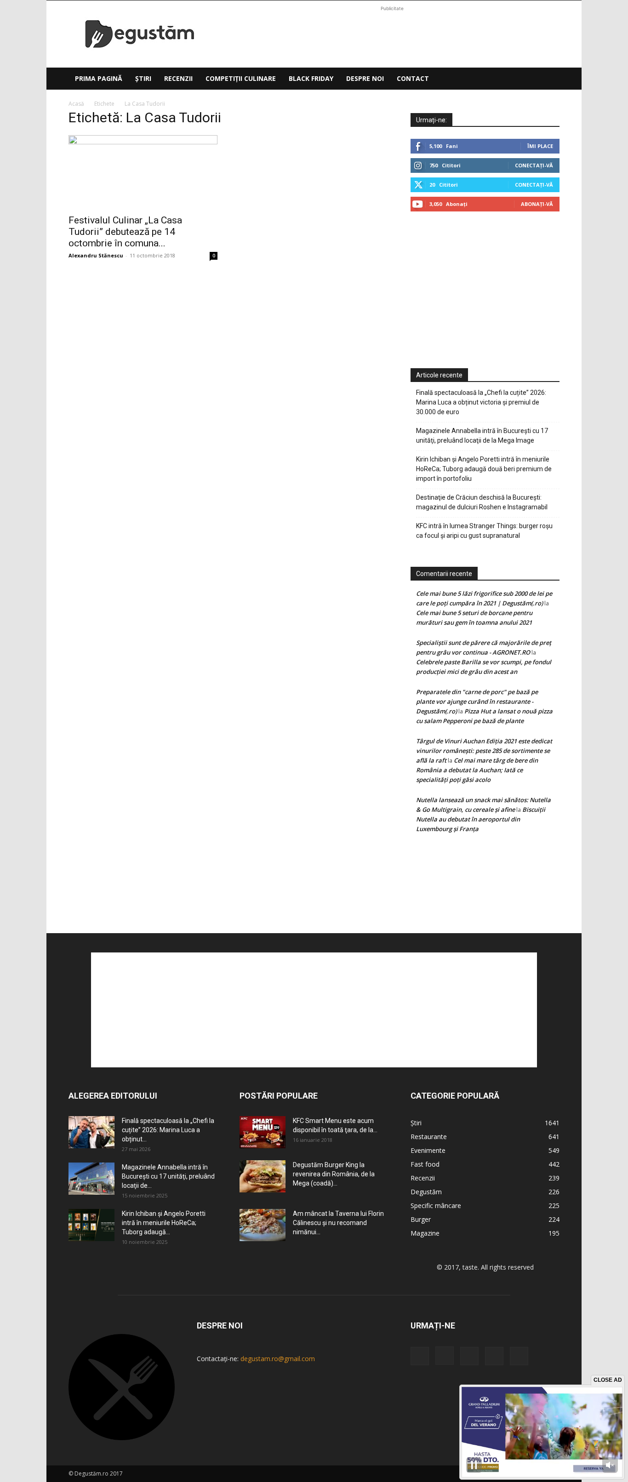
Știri (143, 78)
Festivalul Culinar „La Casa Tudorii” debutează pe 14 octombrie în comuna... (125, 232)
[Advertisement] (392, 34)
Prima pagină (98, 78)
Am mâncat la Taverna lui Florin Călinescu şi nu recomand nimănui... (338, 1223)
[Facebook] (420, 1356)
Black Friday (311, 78)
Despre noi (365, 78)
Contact (413, 78)
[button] (548, 79)
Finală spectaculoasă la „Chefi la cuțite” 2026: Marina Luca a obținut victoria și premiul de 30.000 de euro (481, 402)
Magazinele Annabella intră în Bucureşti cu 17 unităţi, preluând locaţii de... (168, 1176)
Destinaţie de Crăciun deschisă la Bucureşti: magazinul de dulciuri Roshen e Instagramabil (482, 502)
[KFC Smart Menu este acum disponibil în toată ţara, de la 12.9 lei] (262, 1132)
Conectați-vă (534, 165)
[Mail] (469, 1356)
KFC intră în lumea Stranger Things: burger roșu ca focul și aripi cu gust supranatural (484, 530)
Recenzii (178, 78)
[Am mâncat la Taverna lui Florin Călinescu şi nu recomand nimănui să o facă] (262, 1225)
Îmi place (540, 145)
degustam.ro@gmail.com (277, 1358)
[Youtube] (519, 1356)
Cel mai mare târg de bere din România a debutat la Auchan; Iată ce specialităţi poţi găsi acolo (477, 770)
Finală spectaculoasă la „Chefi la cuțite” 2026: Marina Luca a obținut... (168, 1130)
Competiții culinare (241, 78)
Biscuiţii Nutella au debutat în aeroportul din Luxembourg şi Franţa (480, 819)
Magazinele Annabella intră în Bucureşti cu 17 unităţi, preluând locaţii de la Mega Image (482, 435)
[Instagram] (444, 1355)
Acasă (76, 104)
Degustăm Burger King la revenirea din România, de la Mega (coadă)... (334, 1174)
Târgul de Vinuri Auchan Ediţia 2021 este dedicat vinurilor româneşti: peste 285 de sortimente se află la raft (484, 750)
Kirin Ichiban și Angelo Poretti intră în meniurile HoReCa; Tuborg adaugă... (164, 1223)
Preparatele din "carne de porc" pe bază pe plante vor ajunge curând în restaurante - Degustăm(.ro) (477, 701)
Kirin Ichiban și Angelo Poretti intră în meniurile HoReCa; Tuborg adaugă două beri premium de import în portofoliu (484, 469)
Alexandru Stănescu (96, 255)
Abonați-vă (537, 203)
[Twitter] (494, 1356)
